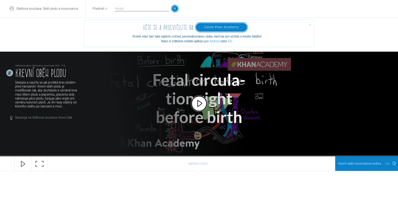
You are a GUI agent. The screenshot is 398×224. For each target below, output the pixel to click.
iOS (230, 41)
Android (215, 41)
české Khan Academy (221, 27)
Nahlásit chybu (198, 164)
